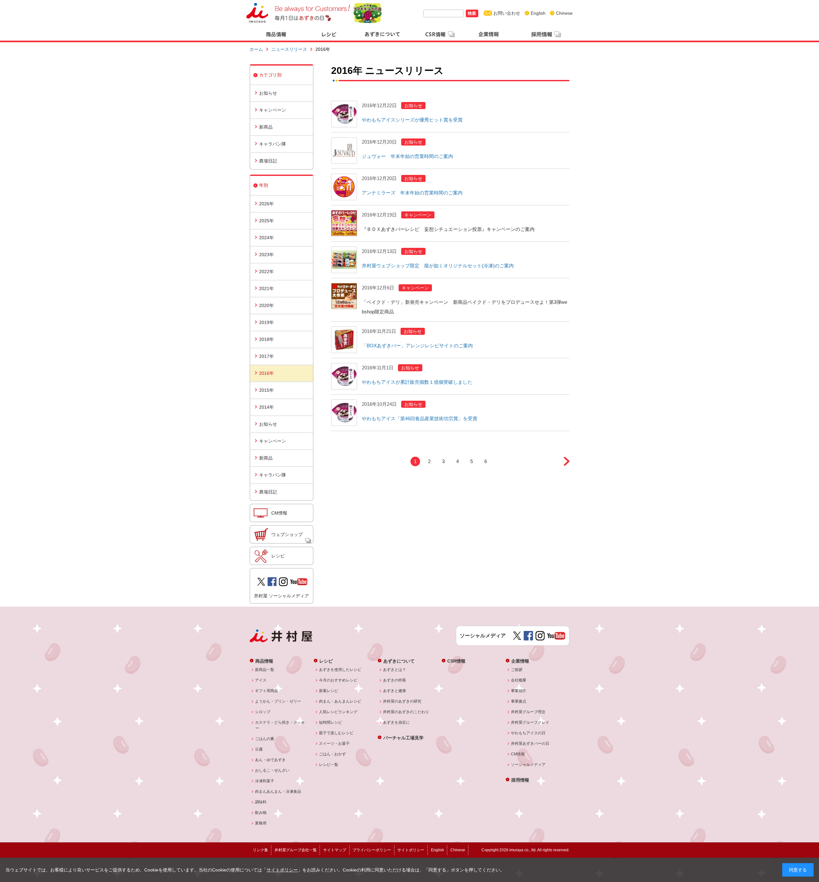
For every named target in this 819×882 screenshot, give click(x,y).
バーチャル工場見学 (403, 737)
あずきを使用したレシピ (340, 669)
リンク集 (260, 850)
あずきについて (399, 660)
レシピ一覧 (328, 764)
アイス (260, 680)
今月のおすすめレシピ (338, 680)
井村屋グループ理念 (528, 712)
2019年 (266, 322)
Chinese (564, 13)
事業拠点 (518, 701)
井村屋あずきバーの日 (530, 743)
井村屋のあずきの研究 (402, 701)
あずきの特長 (394, 680)
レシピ (278, 555)
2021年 (266, 288)
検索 (472, 13)
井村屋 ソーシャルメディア (281, 595)
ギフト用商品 (266, 691)
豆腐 (259, 749)
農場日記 (268, 160)
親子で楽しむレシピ (336, 733)
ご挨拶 (516, 669)
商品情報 (264, 660)
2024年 (266, 237)
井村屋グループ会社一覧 (295, 850)
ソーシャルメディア (528, 764)
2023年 (266, 254)
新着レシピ (328, 691)
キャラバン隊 (272, 143)
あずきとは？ (394, 669)
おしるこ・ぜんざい (272, 770)
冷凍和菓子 (264, 781)
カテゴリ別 (270, 74)
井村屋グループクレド (530, 722)
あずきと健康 (394, 691)
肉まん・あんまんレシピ (340, 701)
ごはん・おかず (332, 754)
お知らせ (268, 93)
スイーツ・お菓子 (334, 743)
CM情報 (279, 513)
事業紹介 (518, 691)
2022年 (266, 271)
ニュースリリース (289, 49)
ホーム (256, 49)
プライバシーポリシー (372, 850)
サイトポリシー (282, 869)
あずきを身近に (396, 722)
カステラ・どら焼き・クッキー (280, 725)
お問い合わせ (506, 13)
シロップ (262, 712)
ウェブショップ (287, 534)
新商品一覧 (264, 669)
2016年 (266, 373)
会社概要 (518, 680)
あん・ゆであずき (270, 760)
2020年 (266, 305)
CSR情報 (456, 660)
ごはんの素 (264, 738)
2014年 (266, 407)
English (538, 13)
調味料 (260, 802)
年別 (263, 185)
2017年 (266, 356)
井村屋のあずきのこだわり (406, 712)
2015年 (266, 390)
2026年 (266, 203)
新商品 (266, 127)
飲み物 (260, 812)
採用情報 (520, 779)
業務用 (260, 823)
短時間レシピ (330, 722)
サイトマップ (334, 850)
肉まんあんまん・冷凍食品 (278, 791)
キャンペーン (272, 110)
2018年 (266, 339)
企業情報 (520, 660)
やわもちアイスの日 (528, 733)
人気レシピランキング (338, 712)
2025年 (266, 220)
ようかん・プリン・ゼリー (278, 701)
